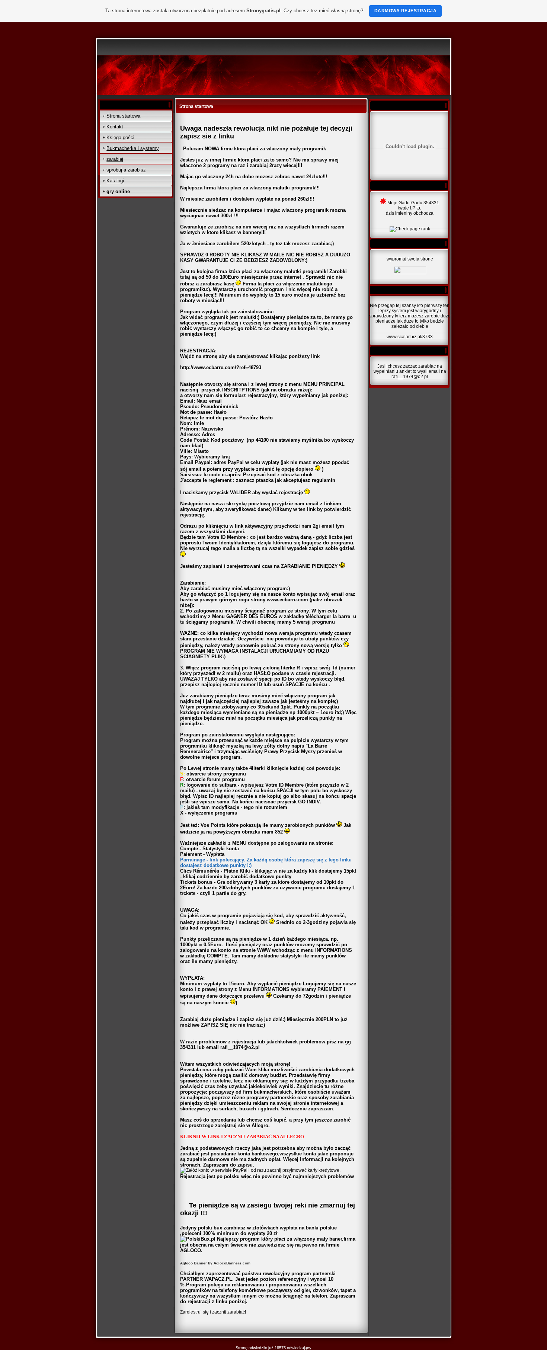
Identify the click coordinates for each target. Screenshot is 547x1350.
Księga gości (120, 137)
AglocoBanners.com (232, 1263)
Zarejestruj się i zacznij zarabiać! (213, 1312)
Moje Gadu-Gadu (404, 202)
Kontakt (114, 126)
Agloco (186, 1263)
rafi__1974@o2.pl (240, 1047)
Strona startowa (123, 116)
